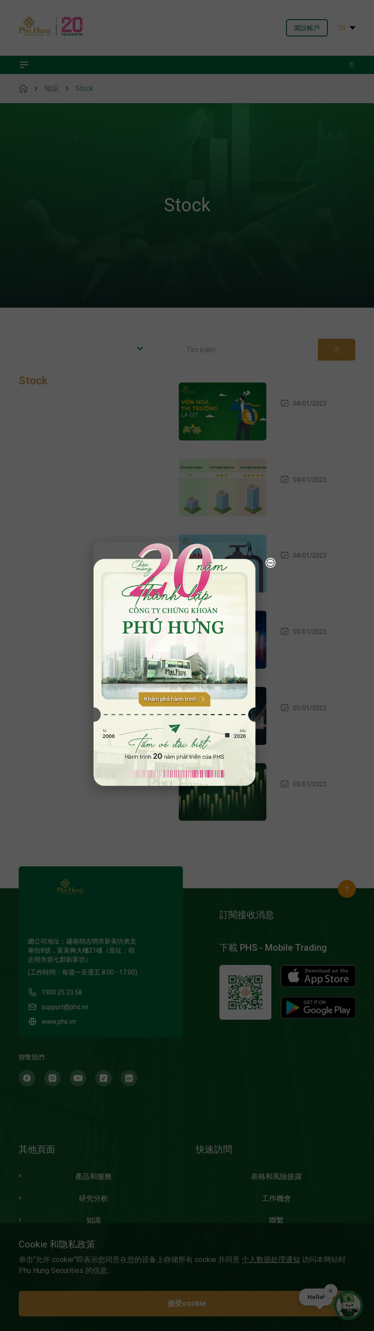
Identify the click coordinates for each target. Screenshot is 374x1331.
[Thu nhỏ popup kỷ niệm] (270, 563)
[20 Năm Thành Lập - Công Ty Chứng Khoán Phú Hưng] (175, 664)
